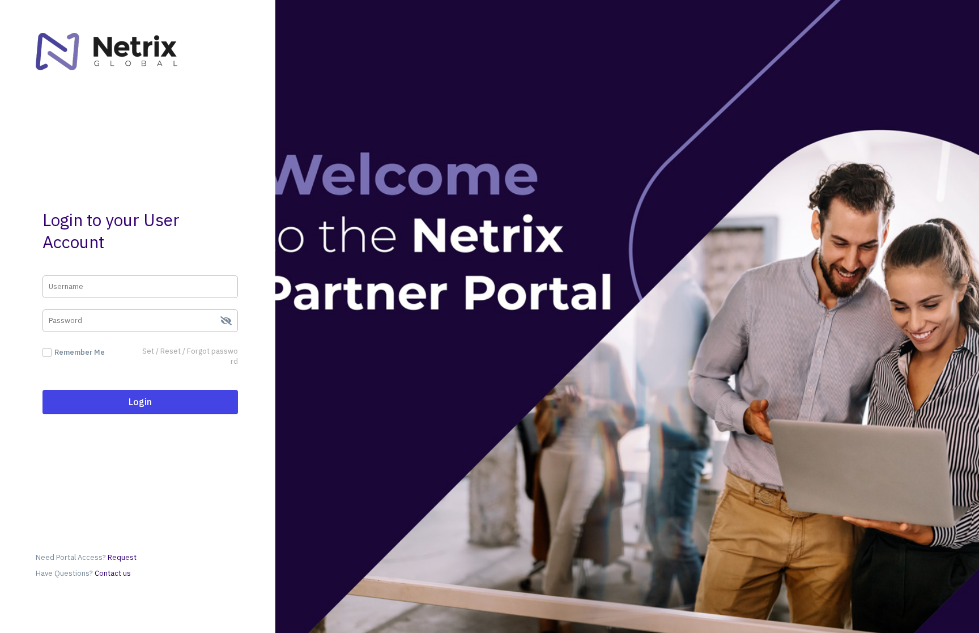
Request (122, 557)
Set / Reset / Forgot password (190, 356)
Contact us (112, 573)
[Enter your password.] (140, 320)
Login (140, 401)
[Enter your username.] (140, 286)
